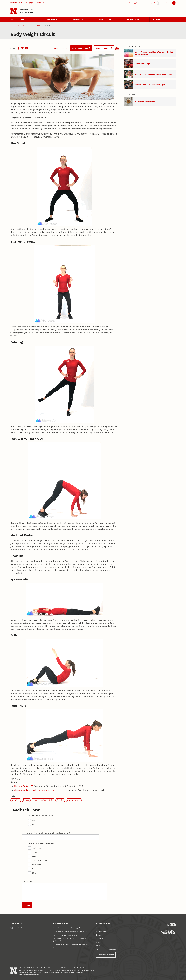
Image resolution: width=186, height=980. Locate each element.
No (33, 825)
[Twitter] (22, 48)
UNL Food (26, 12)
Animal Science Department (65, 935)
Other (34, 873)
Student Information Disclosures (29, 974)
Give (142, 3)
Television (36, 856)
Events (98, 935)
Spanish (60, 800)
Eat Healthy (52, 19)
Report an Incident (106, 955)
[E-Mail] (26, 48)
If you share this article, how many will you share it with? (46, 833)
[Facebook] (18, 48)
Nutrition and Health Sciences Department (71, 931)
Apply (135, 3)
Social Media (37, 848)
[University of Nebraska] (168, 932)
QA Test (76, 970)
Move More (78, 19)
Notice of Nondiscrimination (51, 972)
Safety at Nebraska (77, 972)
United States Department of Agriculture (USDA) (70, 939)
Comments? (27, 881)
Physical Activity (22, 786)
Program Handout (39, 860)
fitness (26, 800)
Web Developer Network (65, 970)
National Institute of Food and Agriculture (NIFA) (70, 945)
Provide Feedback (59, 48)
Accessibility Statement (87, 970)
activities (16, 800)
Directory (100, 928)
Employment (101, 931)
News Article (37, 865)
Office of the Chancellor (106, 949)
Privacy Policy (65, 972)
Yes (33, 820)
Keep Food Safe (105, 19)
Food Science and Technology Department (71, 928)
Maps (98, 942)
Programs (156, 19)
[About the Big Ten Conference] (171, 925)
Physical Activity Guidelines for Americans (35, 790)
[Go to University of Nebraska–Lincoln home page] (13, 11)
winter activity (73, 800)
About (23, 19)
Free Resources (132, 19)
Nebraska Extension (26, 9)
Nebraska (13, 25)
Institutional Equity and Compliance (30, 972)
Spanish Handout (103, 48)
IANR (19, 25)
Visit (128, 3)
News (98, 946)
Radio (34, 852)
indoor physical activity (43, 800)
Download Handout (80, 48)
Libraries (99, 938)
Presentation (37, 869)
